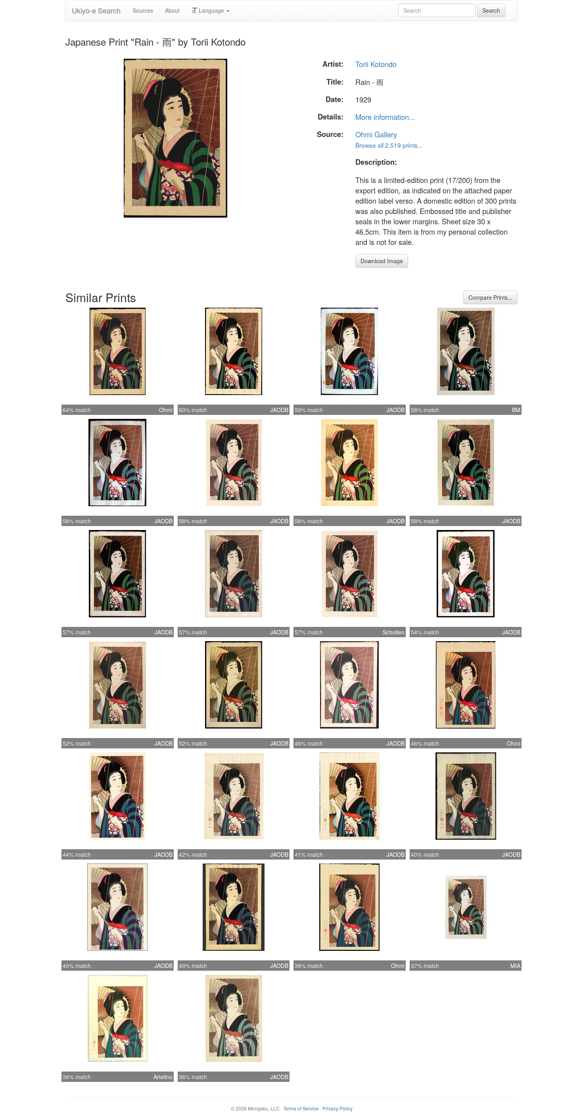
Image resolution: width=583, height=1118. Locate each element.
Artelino (163, 1077)
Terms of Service (301, 1108)
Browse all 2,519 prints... (388, 145)
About (172, 10)
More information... (385, 117)
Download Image (382, 261)
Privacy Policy (337, 1108)
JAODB (279, 410)
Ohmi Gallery (376, 134)
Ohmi (166, 410)
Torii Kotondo (376, 64)
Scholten (394, 632)
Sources (142, 10)
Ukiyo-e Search (96, 10)
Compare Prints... (490, 297)
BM (516, 410)
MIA (515, 966)
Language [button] (211, 10)
